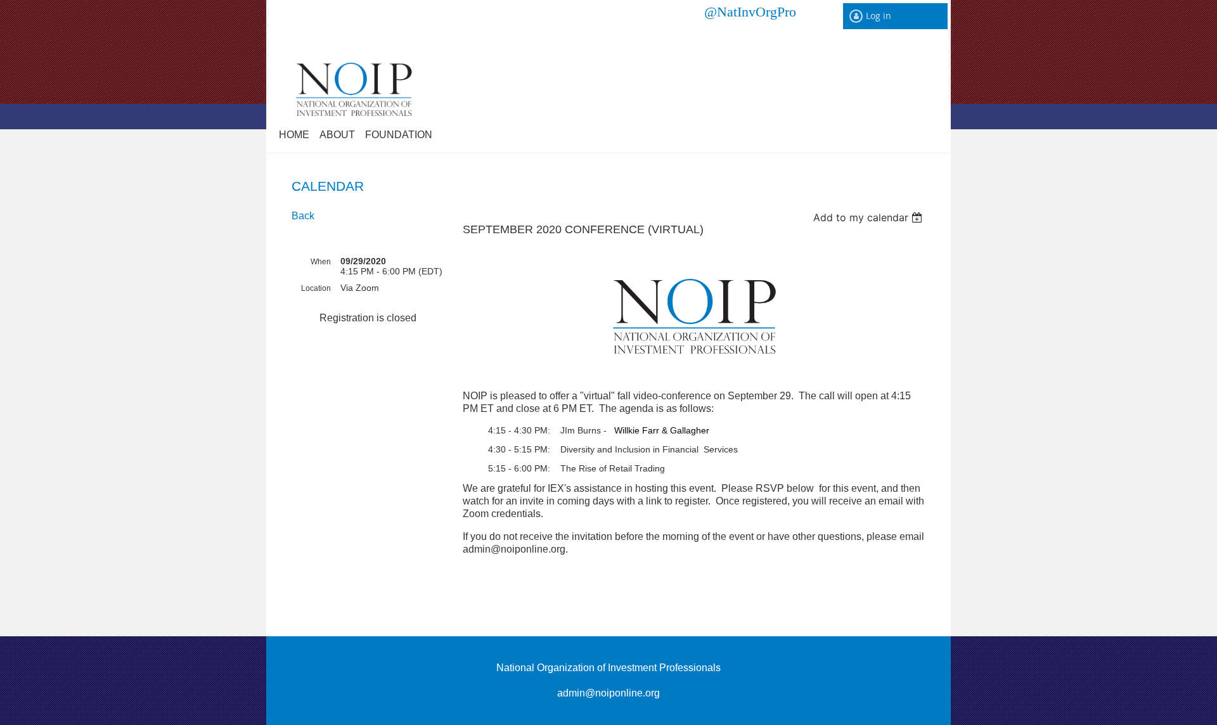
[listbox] (869, 217)
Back (303, 215)
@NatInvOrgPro (750, 11)
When (321, 261)
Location (316, 288)
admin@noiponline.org (608, 693)
